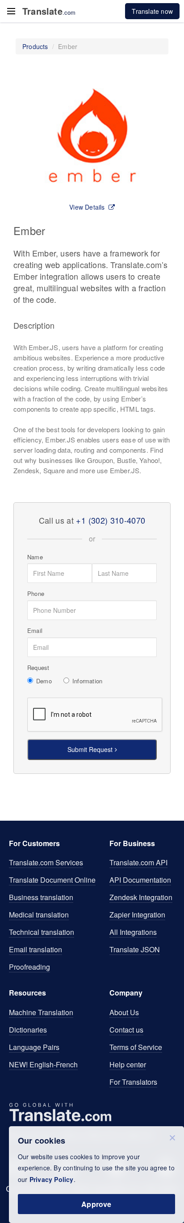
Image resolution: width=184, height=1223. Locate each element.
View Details (87, 206)
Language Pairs (34, 1047)
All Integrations (133, 932)
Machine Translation (41, 1012)
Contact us (126, 1030)
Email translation (35, 949)
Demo (44, 681)
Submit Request (90, 749)
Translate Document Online (52, 880)
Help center (127, 1064)
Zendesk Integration (140, 897)
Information (87, 681)
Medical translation (39, 914)
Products (35, 46)
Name (35, 557)
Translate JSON (134, 949)
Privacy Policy (51, 1179)
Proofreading (29, 967)
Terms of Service (135, 1047)
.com (49, 11)
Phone (35, 594)
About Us (124, 1012)
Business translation (41, 897)
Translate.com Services (46, 862)
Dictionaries (28, 1030)
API (138, 862)
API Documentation (140, 880)
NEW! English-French (43, 1064)
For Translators (133, 1082)
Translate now (152, 11)
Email (34, 631)
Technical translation (41, 932)
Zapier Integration (137, 914)
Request (38, 668)
